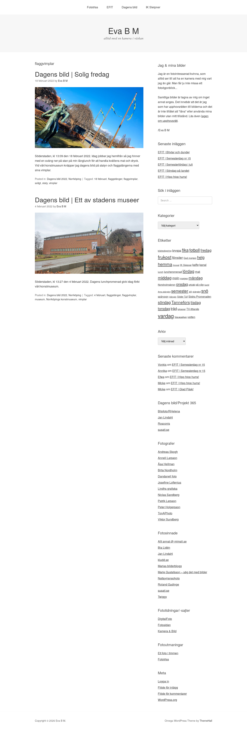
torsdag (164, 308)
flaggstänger (115, 179)
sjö (190, 291)
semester (179, 291)
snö (204, 290)
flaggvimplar (130, 179)
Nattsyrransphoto (169, 578)
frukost (164, 257)
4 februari (99, 295)
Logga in (163, 681)
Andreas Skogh (168, 452)
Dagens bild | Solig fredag (72, 73)
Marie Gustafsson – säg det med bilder (182, 572)
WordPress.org (167, 700)
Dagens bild (129, 7)
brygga (176, 250)
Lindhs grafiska (167, 488)
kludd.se (163, 560)
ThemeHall (206, 720)
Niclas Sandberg (168, 495)
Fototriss (92, 7)
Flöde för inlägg (168, 687)
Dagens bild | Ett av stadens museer (87, 199)
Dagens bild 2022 (57, 179)
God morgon (190, 258)
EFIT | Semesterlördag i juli (175, 164)
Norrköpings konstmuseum (61, 299)
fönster (177, 257)
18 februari (100, 179)
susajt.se (163, 430)
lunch (160, 271)
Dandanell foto (167, 476)
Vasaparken (180, 317)
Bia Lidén (164, 547)
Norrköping (75, 179)
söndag (164, 302)
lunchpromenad (173, 272)
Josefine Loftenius (169, 482)
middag (165, 278)
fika (185, 250)
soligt (38, 183)
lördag (188, 271)
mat (197, 271)
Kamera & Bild (167, 631)
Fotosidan (164, 625)
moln (175, 278)
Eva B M (123, 30)
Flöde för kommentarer (172, 693)
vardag (166, 315)
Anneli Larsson (167, 458)
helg (201, 257)
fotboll (194, 250)
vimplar (53, 183)
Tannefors (180, 302)
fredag (206, 250)
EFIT (110, 7)
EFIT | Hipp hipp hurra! (172, 177)
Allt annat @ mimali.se (172, 541)
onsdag (182, 284)
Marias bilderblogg (170, 566)
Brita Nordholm (167, 470)
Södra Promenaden (199, 296)
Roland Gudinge (168, 584)
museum (40, 299)
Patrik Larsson (167, 501)
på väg (200, 284)
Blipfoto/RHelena (169, 411)
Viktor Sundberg (168, 519)
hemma (165, 264)
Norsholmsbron (166, 284)
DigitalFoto (165, 619)
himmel (176, 265)
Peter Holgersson (169, 507)
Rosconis (164, 423)
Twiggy (162, 597)
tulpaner (182, 309)
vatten (191, 317)
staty (45, 183)
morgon (184, 278)
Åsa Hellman (166, 464)
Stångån (172, 296)
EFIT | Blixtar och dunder (174, 152)
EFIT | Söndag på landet (173, 170)
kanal (202, 265)
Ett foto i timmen (168, 653)
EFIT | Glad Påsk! (182, 389)
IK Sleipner (153, 7)
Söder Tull (182, 296)
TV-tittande (192, 309)
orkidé (192, 284)
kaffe (195, 265)
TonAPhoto (165, 513)
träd (174, 308)
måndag (196, 277)
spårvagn (163, 296)
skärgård (197, 291)
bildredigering (165, 250)
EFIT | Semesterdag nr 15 (174, 158)
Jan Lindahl (165, 417)
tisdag (196, 302)
